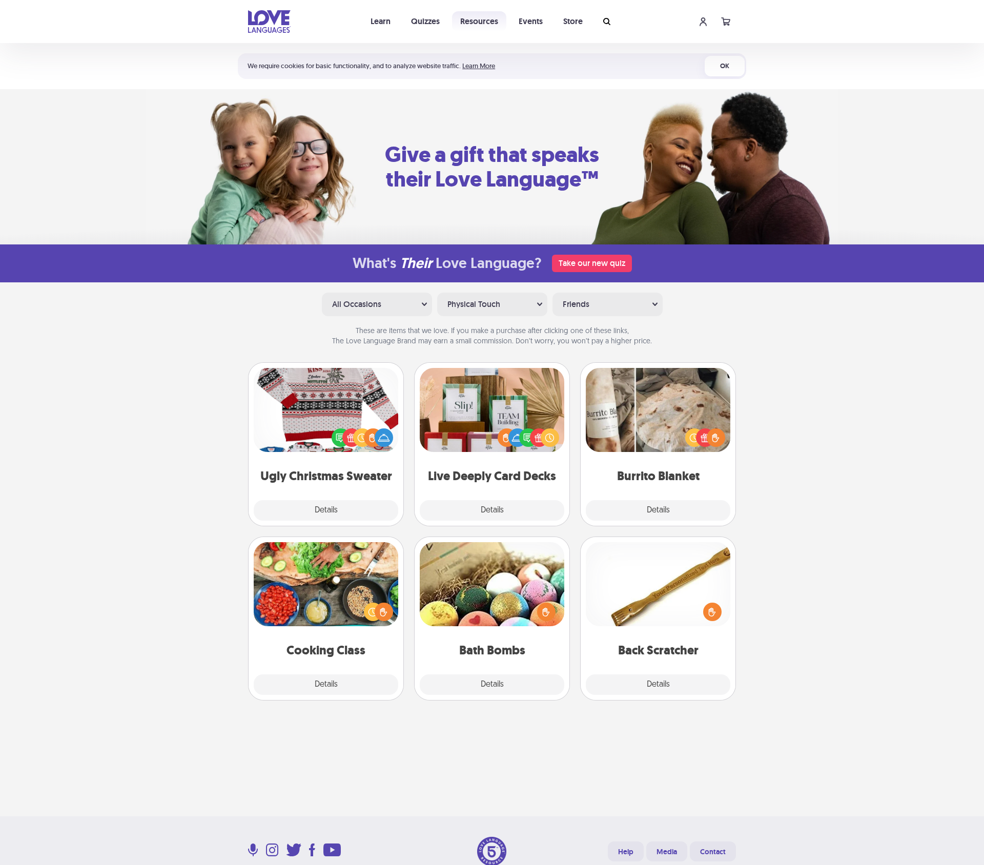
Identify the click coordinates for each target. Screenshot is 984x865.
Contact (713, 851)
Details (326, 510)
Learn (381, 21)
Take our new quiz (592, 263)
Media (667, 851)
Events (531, 21)
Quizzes (425, 21)
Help (625, 851)
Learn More (478, 65)
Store (573, 21)
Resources (479, 21)
